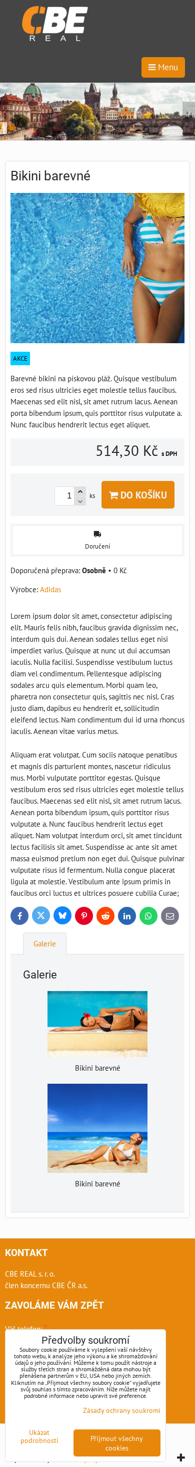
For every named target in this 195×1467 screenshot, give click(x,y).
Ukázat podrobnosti (39, 1436)
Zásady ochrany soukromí (121, 1410)
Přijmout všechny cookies (116, 1442)
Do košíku (142, 494)
